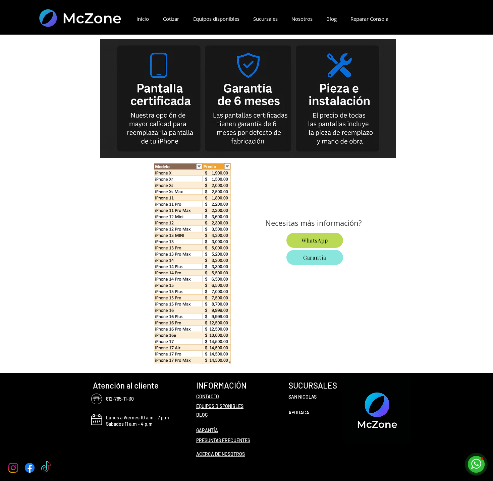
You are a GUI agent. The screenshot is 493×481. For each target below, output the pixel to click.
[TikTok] (46, 467)
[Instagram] (13, 467)
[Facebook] (29, 467)
